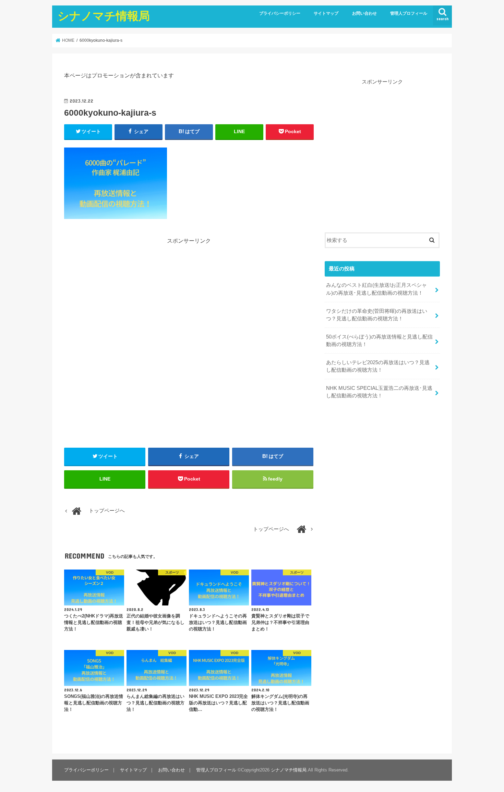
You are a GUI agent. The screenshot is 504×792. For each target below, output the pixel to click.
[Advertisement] (189, 293)
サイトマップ (326, 13)
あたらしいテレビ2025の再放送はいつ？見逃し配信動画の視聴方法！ (378, 366)
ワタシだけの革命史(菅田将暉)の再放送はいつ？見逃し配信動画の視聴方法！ (376, 314)
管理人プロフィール (408, 13)
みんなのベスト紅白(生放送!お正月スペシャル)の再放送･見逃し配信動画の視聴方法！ (376, 288)
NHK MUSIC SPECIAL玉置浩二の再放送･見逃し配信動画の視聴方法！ (379, 391)
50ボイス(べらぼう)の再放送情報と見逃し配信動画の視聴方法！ (379, 340)
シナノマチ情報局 (104, 15)
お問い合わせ (364, 13)
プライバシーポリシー (279, 13)
